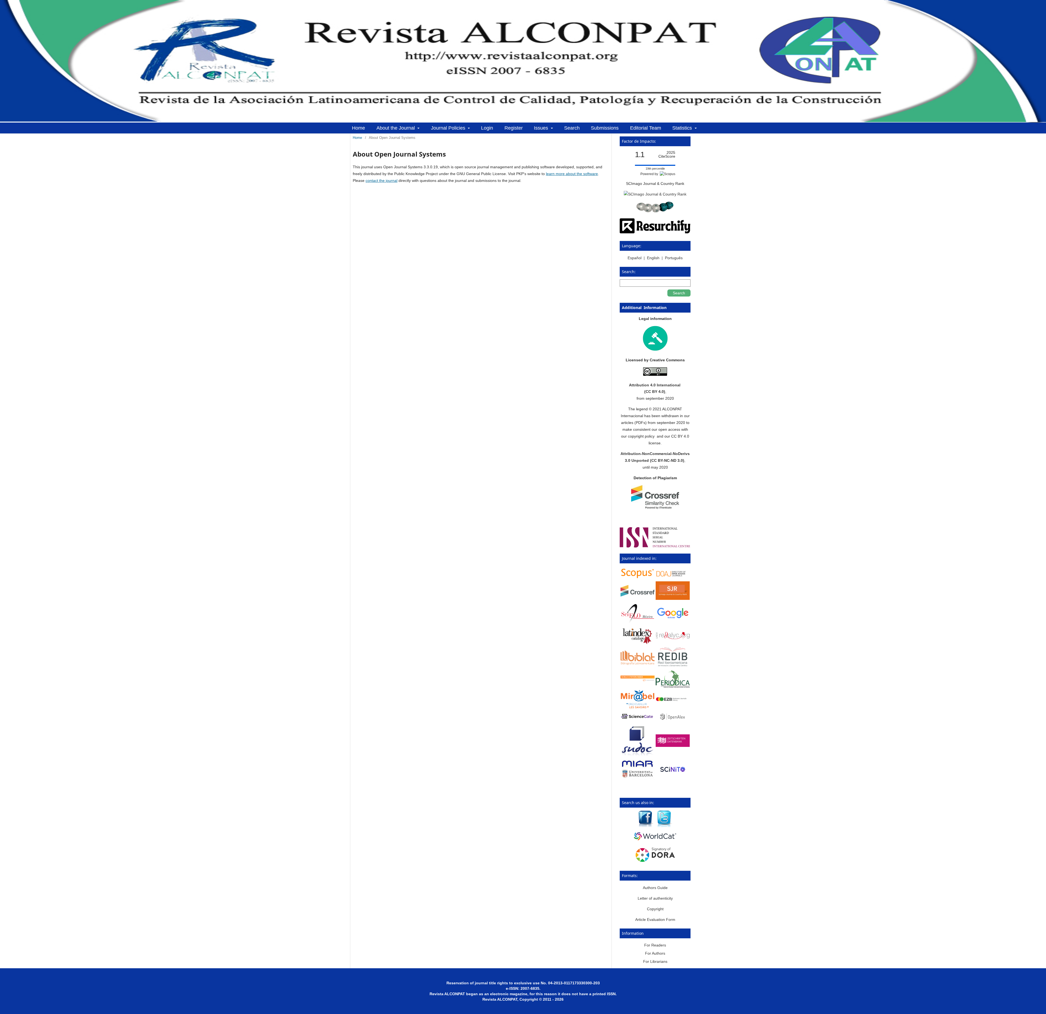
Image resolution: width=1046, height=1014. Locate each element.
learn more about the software (572, 174)
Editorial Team (645, 128)
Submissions (605, 128)
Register (513, 128)
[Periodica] (673, 686)
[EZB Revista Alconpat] (673, 700)
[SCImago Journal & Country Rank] (655, 194)
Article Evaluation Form (655, 919)
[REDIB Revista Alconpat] (673, 666)
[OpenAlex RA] (673, 721)
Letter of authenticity (655, 898)
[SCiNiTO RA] (673, 775)
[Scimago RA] (673, 598)
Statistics (682, 128)
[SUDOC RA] (638, 755)
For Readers (655, 945)
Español (635, 258)
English (653, 258)
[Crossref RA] (638, 595)
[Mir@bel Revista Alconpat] (638, 707)
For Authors (655, 953)
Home (358, 128)
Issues (541, 128)
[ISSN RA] (655, 546)
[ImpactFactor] (655, 211)
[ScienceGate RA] (638, 719)
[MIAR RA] (638, 778)
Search (572, 128)
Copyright (655, 909)
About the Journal (396, 128)
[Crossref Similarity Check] (655, 507)
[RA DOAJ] (673, 577)
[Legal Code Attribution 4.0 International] (655, 374)
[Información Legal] (655, 349)
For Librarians (655, 961)
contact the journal (381, 180)
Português (674, 258)
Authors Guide (655, 887)
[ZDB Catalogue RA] (673, 745)
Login (487, 128)
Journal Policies (449, 128)
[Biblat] (638, 663)
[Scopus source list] (638, 577)
